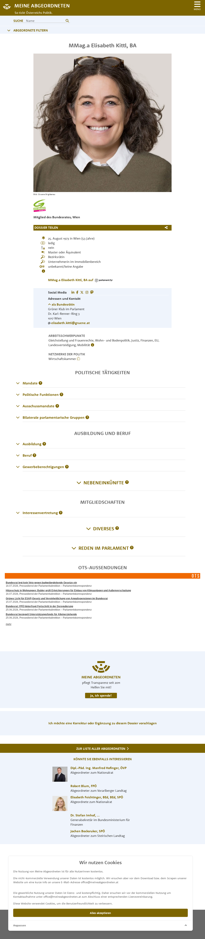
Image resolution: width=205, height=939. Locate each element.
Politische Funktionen (41, 394)
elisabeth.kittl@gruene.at (70, 323)
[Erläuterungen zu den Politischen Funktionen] (18, 394)
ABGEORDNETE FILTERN (30, 30)
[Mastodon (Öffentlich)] (91, 292)
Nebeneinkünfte (103, 483)
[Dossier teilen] (167, 228)
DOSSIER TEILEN (46, 228)
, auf (71, 280)
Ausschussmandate (38, 406)
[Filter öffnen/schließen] (8, 30)
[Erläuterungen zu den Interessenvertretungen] (18, 513)
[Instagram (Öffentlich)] (86, 292)
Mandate (30, 383)
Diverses (103, 528)
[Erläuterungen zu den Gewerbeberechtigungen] (18, 467)
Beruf (27, 455)
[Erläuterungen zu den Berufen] (18, 455)
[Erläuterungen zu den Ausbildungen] (18, 444)
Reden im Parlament (103, 548)
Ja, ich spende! (101, 695)
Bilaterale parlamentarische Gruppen (53, 417)
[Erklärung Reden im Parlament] (132, 548)
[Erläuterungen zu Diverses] (117, 528)
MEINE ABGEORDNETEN (42, 5)
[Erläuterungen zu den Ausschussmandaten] (18, 406)
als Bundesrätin (63, 304)
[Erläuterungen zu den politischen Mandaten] (18, 383)
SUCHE (18, 20)
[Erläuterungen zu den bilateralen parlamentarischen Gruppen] (18, 417)
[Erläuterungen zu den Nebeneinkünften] (127, 483)
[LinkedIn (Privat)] (72, 292)
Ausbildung (32, 444)
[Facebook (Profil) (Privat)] (77, 292)
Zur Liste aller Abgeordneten (101, 749)
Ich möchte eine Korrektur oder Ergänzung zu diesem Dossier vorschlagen (102, 723)
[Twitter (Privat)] (81, 292)
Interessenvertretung (40, 512)
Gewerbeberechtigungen (43, 466)
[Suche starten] (67, 21)
